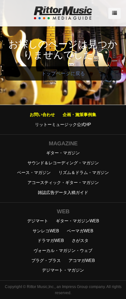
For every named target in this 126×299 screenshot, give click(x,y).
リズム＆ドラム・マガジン (83, 172)
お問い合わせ (42, 114)
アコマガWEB (81, 260)
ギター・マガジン (63, 152)
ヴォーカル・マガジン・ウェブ (63, 250)
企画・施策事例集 (79, 114)
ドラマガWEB (50, 240)
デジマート (37, 220)
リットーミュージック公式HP (63, 124)
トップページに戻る (63, 73)
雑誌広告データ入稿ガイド (63, 192)
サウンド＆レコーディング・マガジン (63, 162)
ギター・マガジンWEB (77, 220)
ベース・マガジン (34, 172)
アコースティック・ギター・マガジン (63, 182)
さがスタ (80, 240)
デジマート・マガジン (63, 270)
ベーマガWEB (80, 230)
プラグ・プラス (46, 260)
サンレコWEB (46, 230)
